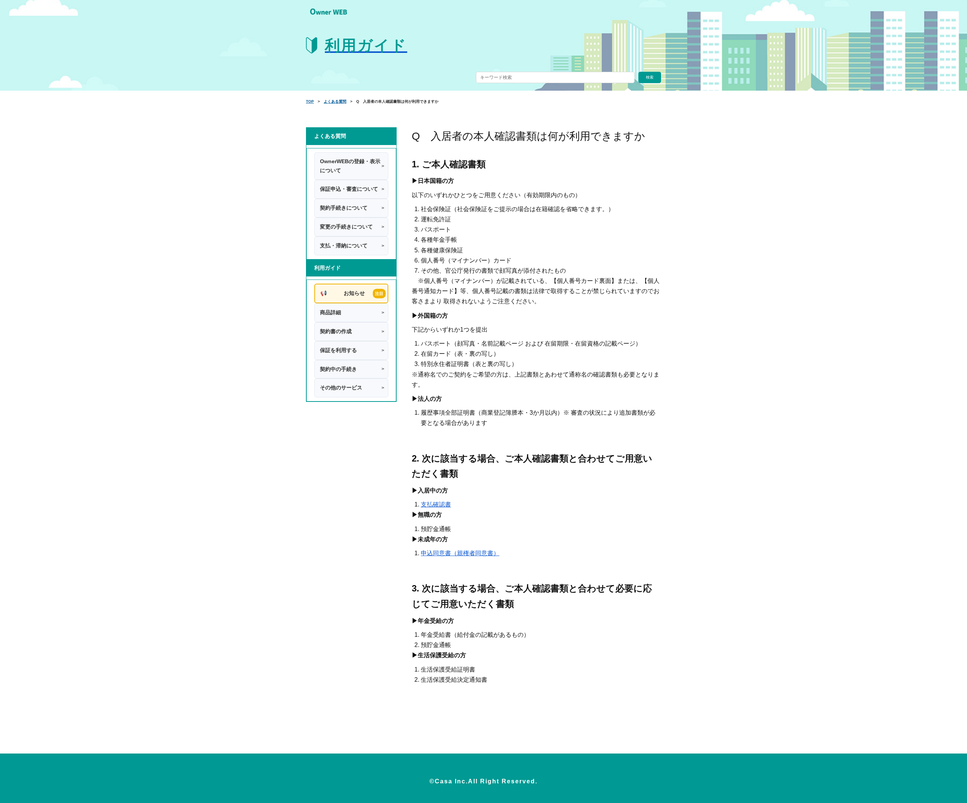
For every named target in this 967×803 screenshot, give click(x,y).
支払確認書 (436, 504)
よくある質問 (335, 101)
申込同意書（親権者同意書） (460, 553)
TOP (310, 101)
